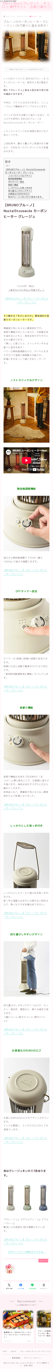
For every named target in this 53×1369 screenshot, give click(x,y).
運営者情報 (16, 1358)
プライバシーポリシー (32, 1358)
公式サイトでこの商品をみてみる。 (26, 1251)
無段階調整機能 (15, 178)
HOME (4, 1351)
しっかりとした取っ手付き (20, 188)
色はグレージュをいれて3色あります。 (26, 196)
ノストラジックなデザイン (20, 175)
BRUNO (34, 16)
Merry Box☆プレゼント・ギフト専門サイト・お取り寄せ (26, 5)
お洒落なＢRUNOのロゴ (19, 193)
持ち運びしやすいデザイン (20, 191)
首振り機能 (13, 185)
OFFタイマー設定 (16, 181)
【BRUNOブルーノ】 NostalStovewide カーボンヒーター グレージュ (25, 171)
